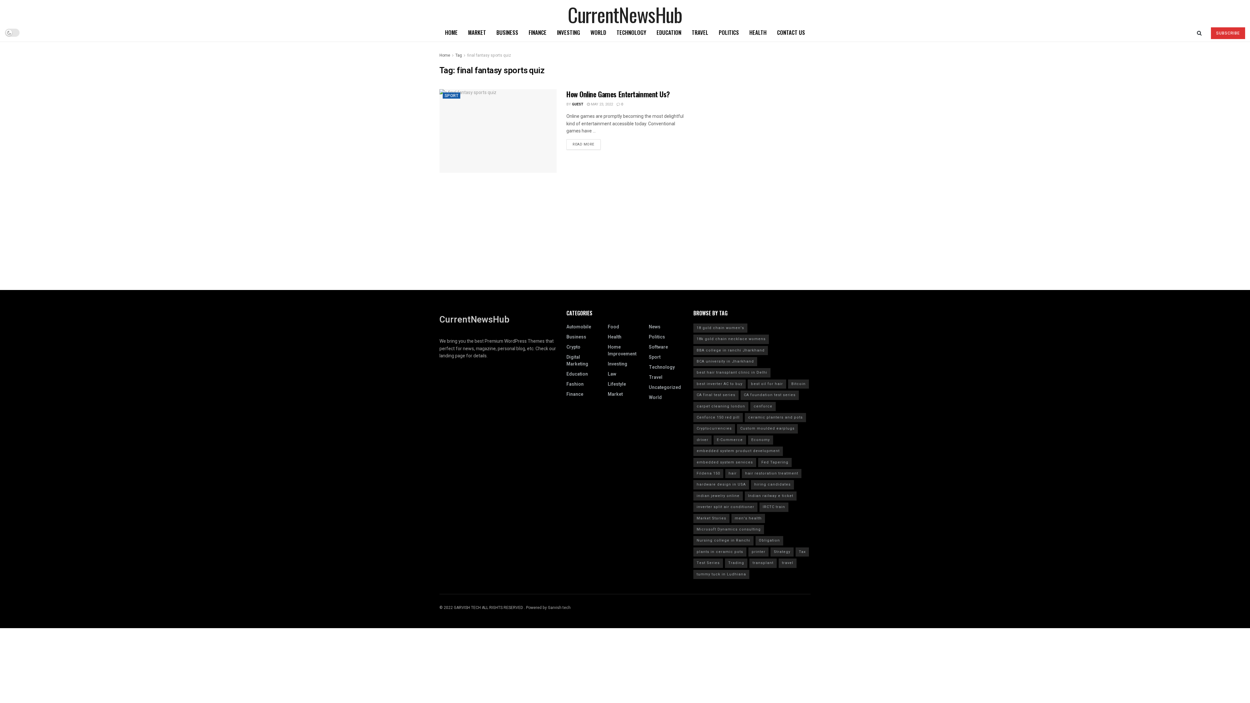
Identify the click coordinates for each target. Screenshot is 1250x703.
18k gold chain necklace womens (731, 339)
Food (613, 327)
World (598, 32)
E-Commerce (730, 440)
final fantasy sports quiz (489, 55)
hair (733, 473)
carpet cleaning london (721, 406)
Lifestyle (617, 384)
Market (477, 32)
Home (451, 32)
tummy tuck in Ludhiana (721, 574)
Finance (538, 32)
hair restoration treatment (771, 473)
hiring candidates (772, 484)
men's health (748, 518)
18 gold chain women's (720, 328)
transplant (763, 563)
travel (787, 563)
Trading (736, 563)
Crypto (573, 347)
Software (658, 347)
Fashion (575, 384)
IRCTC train (774, 507)
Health (758, 32)
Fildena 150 (708, 473)
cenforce (763, 406)
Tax (802, 552)
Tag (458, 55)
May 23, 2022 (601, 104)
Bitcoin (798, 384)
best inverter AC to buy (720, 384)
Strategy (782, 552)
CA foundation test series (770, 395)
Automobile (578, 327)
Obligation (769, 540)
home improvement (622, 350)
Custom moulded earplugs (767, 428)
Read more (583, 144)
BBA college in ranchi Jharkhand (731, 350)
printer (758, 552)
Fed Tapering (774, 462)
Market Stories (711, 518)
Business (507, 32)
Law (612, 374)
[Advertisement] (625, 244)
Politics (729, 32)
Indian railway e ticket (770, 496)
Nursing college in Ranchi (723, 540)
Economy (760, 440)
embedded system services (725, 462)
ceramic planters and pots (775, 417)
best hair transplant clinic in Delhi (732, 372)
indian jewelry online (718, 496)
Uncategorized (665, 387)
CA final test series (716, 395)
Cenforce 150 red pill (718, 417)
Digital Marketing (577, 360)
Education (669, 32)
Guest (577, 104)
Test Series (708, 563)
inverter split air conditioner (725, 507)
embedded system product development (738, 451)
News (654, 327)
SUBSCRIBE (1228, 33)
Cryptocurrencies (714, 428)
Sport (451, 96)
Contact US (791, 32)
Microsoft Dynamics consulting (729, 529)
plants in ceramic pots (720, 552)
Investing (568, 32)
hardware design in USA (721, 484)
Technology (631, 32)
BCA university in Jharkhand (725, 361)
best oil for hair (767, 384)
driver (702, 440)
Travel (700, 32)
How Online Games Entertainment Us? (618, 94)
